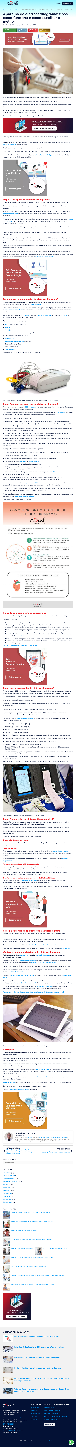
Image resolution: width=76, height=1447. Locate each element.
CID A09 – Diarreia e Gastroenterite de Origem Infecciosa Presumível (32, 1221)
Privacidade (47, 1441)
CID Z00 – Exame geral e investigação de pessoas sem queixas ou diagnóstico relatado (37, 1275)
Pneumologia (7, 1193)
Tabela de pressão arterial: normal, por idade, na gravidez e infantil (31, 1212)
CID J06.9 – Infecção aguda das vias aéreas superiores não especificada (32, 1257)
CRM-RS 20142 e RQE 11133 (13, 1430)
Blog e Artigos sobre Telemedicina (55, 1417)
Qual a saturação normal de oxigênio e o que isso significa (28, 1266)
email (19, 1418)
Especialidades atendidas (52, 1411)
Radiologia (6, 1196)
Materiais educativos (51, 1419)
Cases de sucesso (9, 1176)
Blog (9, 10)
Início (4, 10)
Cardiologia (16, 10)
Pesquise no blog (9, 1159)
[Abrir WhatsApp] (71, 1442)
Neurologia (6, 1187)
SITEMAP (34, 1419)
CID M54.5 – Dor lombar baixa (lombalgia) (24, 1230)
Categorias (7, 1169)
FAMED (30, 1137)
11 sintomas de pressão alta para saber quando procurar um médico (31, 1239)
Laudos (58, 3)
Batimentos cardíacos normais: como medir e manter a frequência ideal (32, 1284)
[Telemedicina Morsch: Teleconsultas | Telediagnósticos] (12, 3)
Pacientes (6, 1190)
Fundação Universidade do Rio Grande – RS (53, 1137)
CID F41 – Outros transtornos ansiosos (55, 1248)
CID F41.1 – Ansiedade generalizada (22, 1248)
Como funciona (49, 1408)
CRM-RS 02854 (8, 1424)
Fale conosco (35, 1417)
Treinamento (7, 1202)
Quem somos (35, 1408)
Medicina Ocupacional (10, 1182)
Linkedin (59, 1141)
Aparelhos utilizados (51, 1414)
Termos (54, 1441)
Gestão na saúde (8, 1179)
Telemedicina (7, 1199)
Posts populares (9, 1209)
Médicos (6, 1185)
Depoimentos (35, 1414)
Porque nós (34, 1411)
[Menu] (5, 3)
